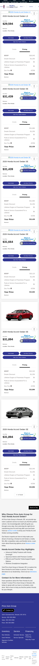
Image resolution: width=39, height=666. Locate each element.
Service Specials (18, 637)
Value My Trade (30, 639)
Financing (29, 631)
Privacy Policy (8, 657)
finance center (30, 543)
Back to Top (34, 507)
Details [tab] (14, 49)
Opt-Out (30, 657)
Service (17, 631)
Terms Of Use (11, 657)
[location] (29, 1)
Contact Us (9, 610)
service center (12, 530)
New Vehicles (6, 635)
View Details (11, 37)
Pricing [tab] (24, 49)
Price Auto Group (3, 657)
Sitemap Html (21, 657)
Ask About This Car (28, 37)
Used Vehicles (6, 637)
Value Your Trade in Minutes (19, 41)
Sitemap (16, 657)
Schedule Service (19, 635)
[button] (34, 13)
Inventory (6, 631)
